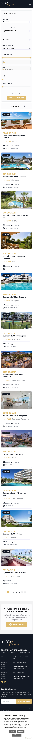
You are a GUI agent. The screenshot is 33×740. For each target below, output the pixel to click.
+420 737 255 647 (18, 669)
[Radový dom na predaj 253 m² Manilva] (16, 120)
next (22, 592)
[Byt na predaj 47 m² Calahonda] (16, 557)
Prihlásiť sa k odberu (24, 701)
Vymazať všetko (16, 94)
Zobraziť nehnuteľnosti (16, 98)
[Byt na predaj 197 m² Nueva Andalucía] (16, 359)
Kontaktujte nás (18, 624)
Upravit (12, 731)
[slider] (2, 57)
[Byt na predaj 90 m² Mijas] (16, 518)
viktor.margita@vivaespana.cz (22, 676)
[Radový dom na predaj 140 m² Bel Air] (16, 200)
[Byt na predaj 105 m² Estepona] (16, 281)
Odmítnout (20, 731)
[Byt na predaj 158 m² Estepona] (16, 161)
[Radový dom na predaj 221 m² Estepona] (16, 240)
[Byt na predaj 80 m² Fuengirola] (16, 320)
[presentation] (3, 120)
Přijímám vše (17, 735)
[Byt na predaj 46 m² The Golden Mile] (16, 477)
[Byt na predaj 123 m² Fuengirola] (16, 400)
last (25, 592)
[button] (16, 22)
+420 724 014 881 (18, 679)
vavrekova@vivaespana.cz (21, 666)
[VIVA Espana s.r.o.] (7, 4)
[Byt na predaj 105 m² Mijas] (16, 438)
